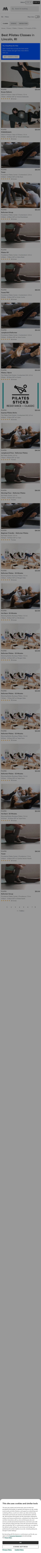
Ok (20, 1542)
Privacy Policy (8, 1537)
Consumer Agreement (15, 1536)
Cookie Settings (20, 1546)
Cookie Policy (19, 1550)
